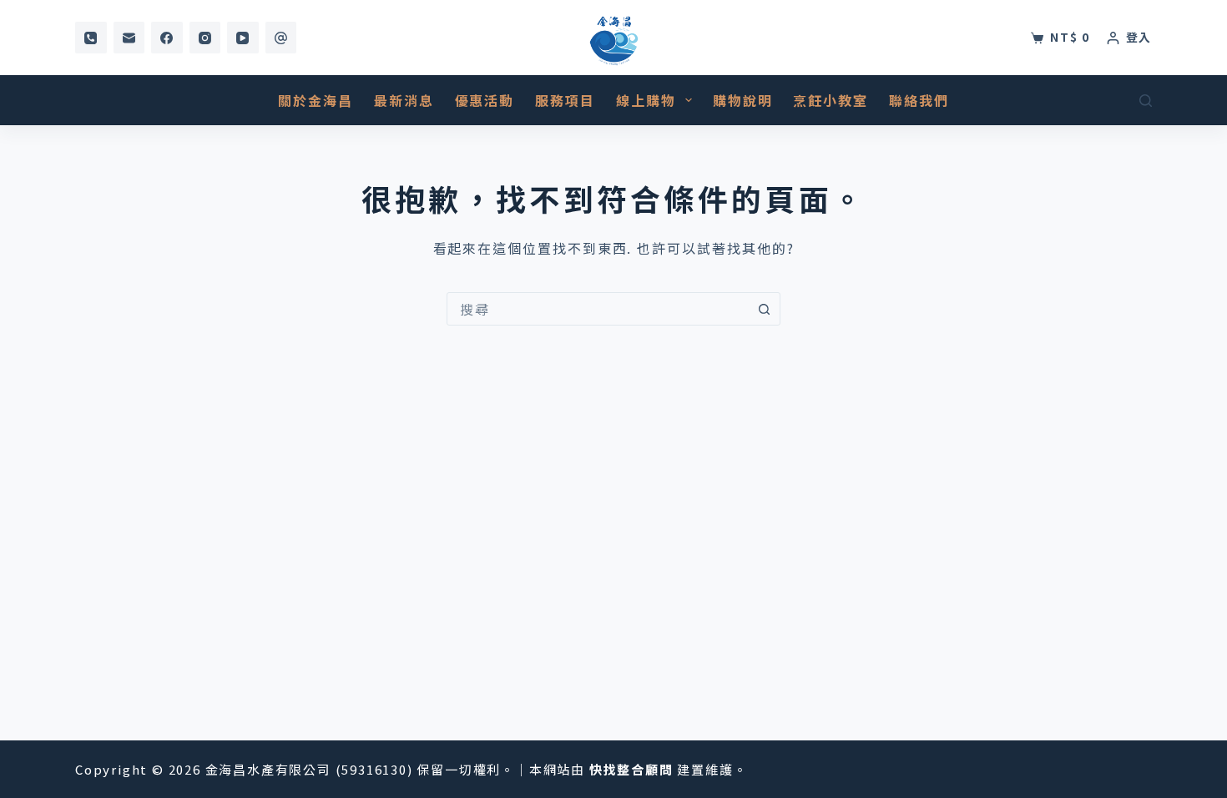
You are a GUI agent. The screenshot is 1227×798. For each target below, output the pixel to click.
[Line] (281, 37)
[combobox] (597, 309)
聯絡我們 (919, 100)
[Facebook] (167, 37)
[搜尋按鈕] (764, 309)
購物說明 (743, 100)
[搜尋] (1145, 100)
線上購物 (646, 100)
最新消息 (404, 100)
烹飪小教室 (830, 100)
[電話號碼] (91, 37)
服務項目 (565, 100)
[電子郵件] (129, 37)
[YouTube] (243, 37)
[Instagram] (205, 37)
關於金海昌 (315, 100)
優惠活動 (485, 100)
